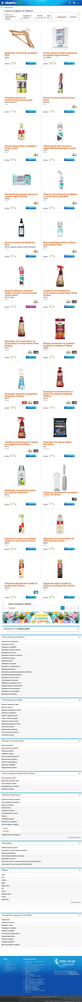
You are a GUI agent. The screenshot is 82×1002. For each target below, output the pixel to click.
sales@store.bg (73, 973)
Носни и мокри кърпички (10, 756)
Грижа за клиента (10, 964)
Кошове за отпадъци (9, 713)
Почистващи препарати (32, 966)
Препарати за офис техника (11, 650)
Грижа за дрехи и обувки (10, 824)
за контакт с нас (70, 971)
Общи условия (62, 996)
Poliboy (4, 880)
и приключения (32, 985)
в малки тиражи (34, 984)
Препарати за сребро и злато (11, 683)
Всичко (34, 982)
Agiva (3, 883)
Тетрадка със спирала (9, 928)
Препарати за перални (9, 821)
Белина (4, 816)
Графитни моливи (8, 922)
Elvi (3, 877)
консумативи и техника (33, 968)
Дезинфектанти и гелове (10, 786)
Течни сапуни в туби (8, 778)
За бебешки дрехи (8, 819)
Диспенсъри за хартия (9, 759)
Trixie (3, 875)
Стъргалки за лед (8, 735)
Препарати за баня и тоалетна (12, 655)
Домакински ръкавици (9, 729)
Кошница (8, 966)
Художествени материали (32, 969)
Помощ (8, 971)
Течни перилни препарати (11, 802)
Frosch (4, 897)
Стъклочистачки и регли (10, 732)
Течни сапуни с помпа (9, 783)
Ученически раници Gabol (10, 933)
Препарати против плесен (10, 677)
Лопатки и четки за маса (10, 721)
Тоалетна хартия (7, 745)
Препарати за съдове (9, 663)
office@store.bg (74, 974)
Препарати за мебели (9, 647)
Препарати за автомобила (10, 691)
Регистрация (9, 969)
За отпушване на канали (10, 680)
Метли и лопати (7, 707)
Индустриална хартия (9, 767)
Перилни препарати (8, 853)
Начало (8, 961)
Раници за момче (7, 939)
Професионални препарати (11, 688)
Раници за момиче (8, 942)
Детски (29, 974)
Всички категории (74, 837)
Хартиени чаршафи (8, 765)
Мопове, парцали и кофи (10, 704)
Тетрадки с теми (7, 925)
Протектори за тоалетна (10, 748)
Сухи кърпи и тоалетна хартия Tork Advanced (17, 864)
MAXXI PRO (5, 899)
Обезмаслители (7, 661)
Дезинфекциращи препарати (12, 675)
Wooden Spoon (6, 894)
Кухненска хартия (8, 751)
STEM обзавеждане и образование (35, 979)
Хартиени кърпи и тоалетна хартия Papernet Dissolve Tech (21, 861)
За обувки (6, 831)
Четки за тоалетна (8, 727)
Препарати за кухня (8, 658)
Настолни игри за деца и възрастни (35, 964)
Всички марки (75, 902)
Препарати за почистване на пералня (14, 850)
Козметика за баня (8, 789)
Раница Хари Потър (8, 936)
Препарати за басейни (9, 694)
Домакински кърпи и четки (11, 724)
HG (3, 888)
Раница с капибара (8, 931)
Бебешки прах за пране (9, 847)
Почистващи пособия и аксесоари (13, 856)
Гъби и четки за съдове (10, 718)
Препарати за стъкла (9, 652)
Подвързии (6, 920)
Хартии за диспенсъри (9, 762)
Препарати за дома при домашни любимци (16, 672)
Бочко (4, 891)
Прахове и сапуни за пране (11, 799)
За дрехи (5, 828)
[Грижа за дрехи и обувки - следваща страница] (78, 608)
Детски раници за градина (11, 944)
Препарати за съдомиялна (11, 666)
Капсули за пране (7, 805)
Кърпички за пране (8, 810)
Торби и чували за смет (10, 715)
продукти (31, 971)
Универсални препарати (10, 641)
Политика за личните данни (74, 996)
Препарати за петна (8, 859)
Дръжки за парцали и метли (11, 710)
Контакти (8, 963)
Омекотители (6, 808)
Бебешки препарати (8, 669)
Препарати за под (8, 644)
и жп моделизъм (34, 980)
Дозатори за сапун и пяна (10, 781)
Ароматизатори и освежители (12, 686)
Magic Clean (5, 886)
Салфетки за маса (8, 754)
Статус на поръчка (11, 968)
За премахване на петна (10, 813)
